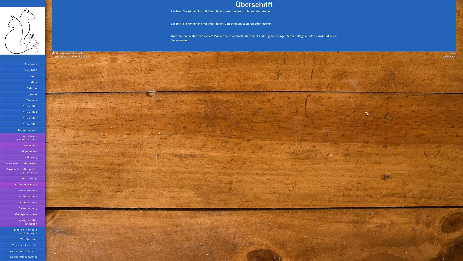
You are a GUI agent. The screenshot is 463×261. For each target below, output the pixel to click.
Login (453, 52)
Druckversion (63, 52)
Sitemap (78, 52)
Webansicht (449, 56)
